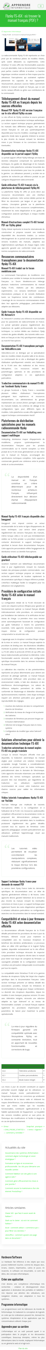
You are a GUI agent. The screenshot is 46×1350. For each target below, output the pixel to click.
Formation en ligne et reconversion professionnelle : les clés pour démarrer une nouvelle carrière (22, 1166)
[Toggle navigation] (41, 6)
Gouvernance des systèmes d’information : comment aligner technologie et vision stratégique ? (22, 1156)
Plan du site (23, 1348)
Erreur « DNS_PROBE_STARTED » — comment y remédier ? (14, 1129)
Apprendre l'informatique (12, 31)
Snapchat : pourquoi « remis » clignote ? (34, 1128)
